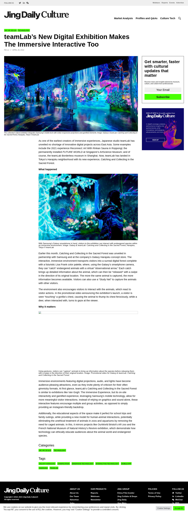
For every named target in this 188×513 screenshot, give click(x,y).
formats (54, 388)
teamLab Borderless (62, 155)
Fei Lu (6, 50)
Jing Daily (122, 500)
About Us (74, 493)
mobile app (126, 464)
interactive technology (107, 464)
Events (172, 3)
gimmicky (44, 388)
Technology (23, 31)
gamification (63, 464)
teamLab (54, 468)
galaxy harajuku (47, 464)
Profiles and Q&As (146, 18)
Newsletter (96, 500)
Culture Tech (167, 18)
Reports (165, 3)
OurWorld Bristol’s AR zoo (112, 424)
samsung (43, 468)
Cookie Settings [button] (163, 508)
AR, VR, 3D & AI (11, 31)
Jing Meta (121, 503)
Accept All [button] (179, 508)
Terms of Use (154, 493)
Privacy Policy (154, 496)
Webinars (156, 3)
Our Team (74, 496)
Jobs (72, 503)
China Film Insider (125, 493)
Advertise (180, 3)
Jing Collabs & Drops (127, 496)
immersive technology (82, 464)
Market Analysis (123, 18)
